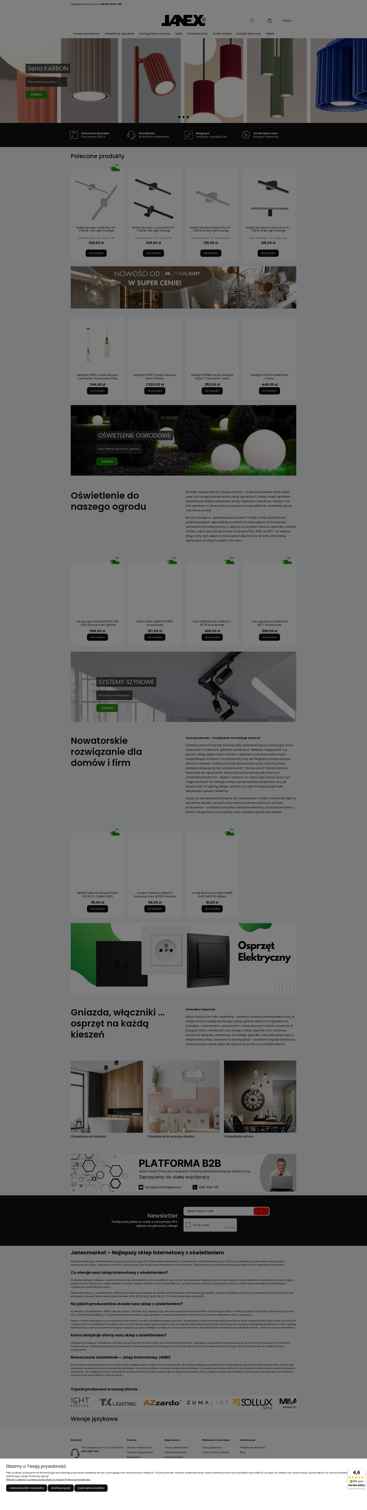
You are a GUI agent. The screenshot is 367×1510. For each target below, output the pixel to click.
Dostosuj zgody (60, 1488)
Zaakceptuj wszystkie (91, 1488)
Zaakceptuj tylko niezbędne (27, 1488)
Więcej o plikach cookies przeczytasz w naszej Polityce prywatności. (48, 1479)
